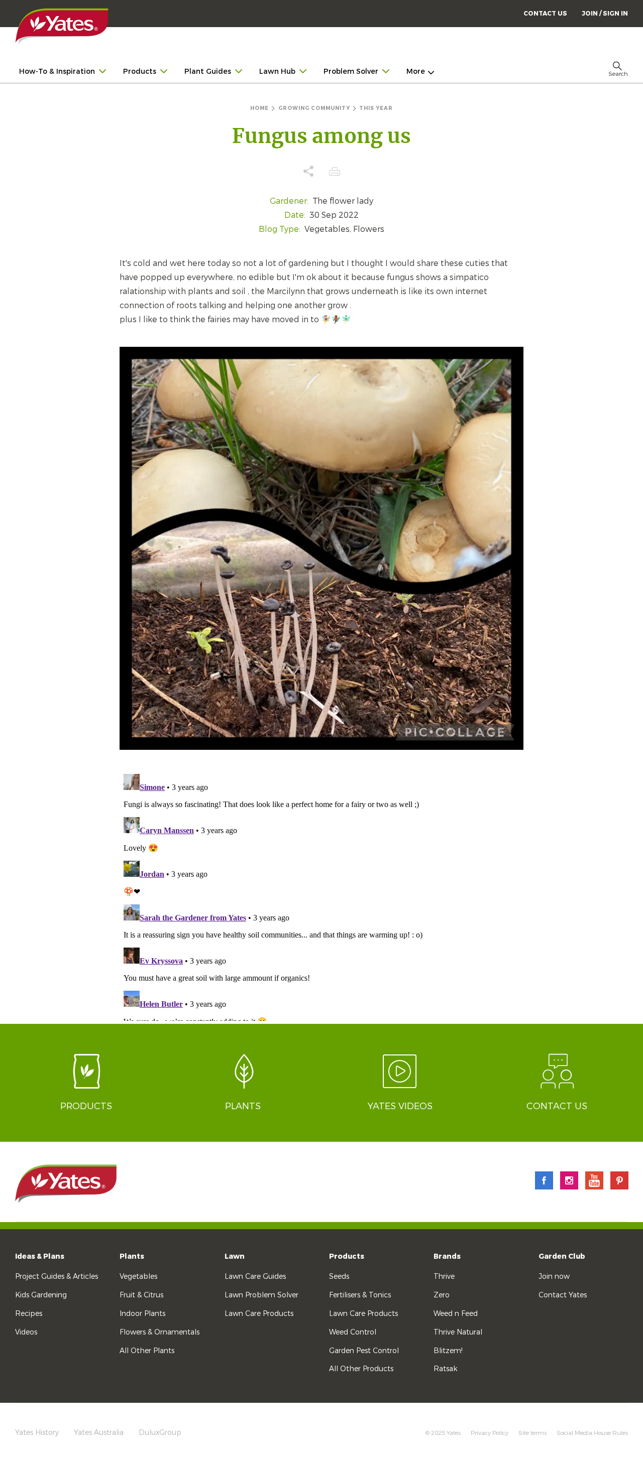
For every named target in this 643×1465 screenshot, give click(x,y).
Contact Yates (563, 1295)
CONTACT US (545, 14)
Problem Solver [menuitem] (351, 71)
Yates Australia (99, 1432)
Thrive (444, 1276)
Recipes (28, 1313)
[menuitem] (605, 13)
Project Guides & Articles (56, 1276)
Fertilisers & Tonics (360, 1295)
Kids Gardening (41, 1295)
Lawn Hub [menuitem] (277, 71)
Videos (26, 1332)
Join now (554, 1276)
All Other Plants (147, 1351)
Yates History (37, 1432)
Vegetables (138, 1276)
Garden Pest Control (364, 1351)
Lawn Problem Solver (261, 1295)
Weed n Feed (456, 1313)
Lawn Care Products (259, 1313)
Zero (442, 1295)
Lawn (235, 1256)
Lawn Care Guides (255, 1276)
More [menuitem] (415, 71)
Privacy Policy (489, 1433)
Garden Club (562, 1256)
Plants (132, 1256)
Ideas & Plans (39, 1256)
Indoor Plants (142, 1313)
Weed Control (352, 1332)
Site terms (532, 1433)
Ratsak (445, 1369)
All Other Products (361, 1369)
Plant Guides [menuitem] (207, 71)
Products (346, 1256)
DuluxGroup (160, 1432)
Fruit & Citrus (141, 1295)
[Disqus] (321, 895)
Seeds (339, 1276)
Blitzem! (448, 1351)
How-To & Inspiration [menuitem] (57, 71)
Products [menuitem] (139, 71)
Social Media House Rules (592, 1433)
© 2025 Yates (443, 1433)
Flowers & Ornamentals (159, 1332)
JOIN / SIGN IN (605, 14)
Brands (447, 1256)
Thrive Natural (458, 1332)
